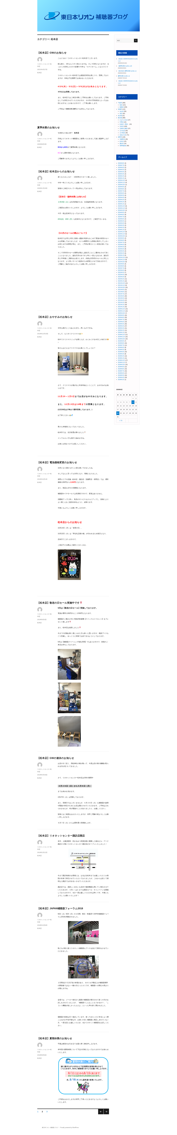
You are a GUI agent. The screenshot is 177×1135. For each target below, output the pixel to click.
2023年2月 (121, 253)
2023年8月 (121, 240)
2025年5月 (121, 195)
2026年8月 (121, 163)
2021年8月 (121, 291)
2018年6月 (121, 373)
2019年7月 (121, 345)
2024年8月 (121, 214)
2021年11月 (121, 285)
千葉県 (120, 103)
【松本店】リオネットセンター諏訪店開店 (61, 835)
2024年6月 (121, 219)
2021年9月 (121, 289)
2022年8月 (121, 266)
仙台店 (122, 111)
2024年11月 (121, 208)
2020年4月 (121, 326)
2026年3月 (121, 174)
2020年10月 (121, 313)
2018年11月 (121, 362)
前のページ (100, 1111)
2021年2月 (121, 304)
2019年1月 (121, 358)
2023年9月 (121, 238)
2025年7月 (121, 191)
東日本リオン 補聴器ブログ (50, 1127)
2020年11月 (121, 311)
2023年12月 (121, 231)
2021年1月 (121, 306)
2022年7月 (121, 268)
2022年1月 (121, 281)
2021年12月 (121, 283)
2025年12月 (121, 180)
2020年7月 (121, 319)
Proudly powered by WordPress (69, 1127)
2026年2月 (121, 176)
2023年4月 (121, 249)
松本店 (39, 72)
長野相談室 (123, 145)
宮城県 (120, 109)
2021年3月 (121, 302)
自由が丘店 (123, 135)
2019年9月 (121, 341)
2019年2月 (121, 356)
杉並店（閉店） (124, 124)
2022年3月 (121, 276)
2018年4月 (121, 377)
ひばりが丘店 (124, 120)
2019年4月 (121, 351)
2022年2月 (121, 279)
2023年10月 (121, 236)
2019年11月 (121, 336)
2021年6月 (121, 296)
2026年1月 (121, 178)
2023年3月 (121, 251)
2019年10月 (121, 339)
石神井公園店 (124, 128)
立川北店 (122, 130)
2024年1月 (121, 229)
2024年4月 (121, 223)
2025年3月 (121, 199)
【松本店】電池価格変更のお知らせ (57, 462)
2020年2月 (121, 330)
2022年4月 (121, 274)
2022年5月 (121, 272)
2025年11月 (121, 182)
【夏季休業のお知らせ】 (125, 66)
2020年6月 (121, 321)
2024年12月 (121, 206)
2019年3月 (121, 354)
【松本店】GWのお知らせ (52, 52)
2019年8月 (121, 343)
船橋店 (122, 107)
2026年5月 (121, 169)
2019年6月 (121, 347)
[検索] (136, 40)
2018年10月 (121, 364)
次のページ (106, 1111)
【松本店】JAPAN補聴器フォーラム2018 (60, 908)
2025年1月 (121, 204)
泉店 (121, 113)
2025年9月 (121, 187)
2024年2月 (121, 227)
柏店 (121, 105)
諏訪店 (122, 143)
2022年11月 (121, 259)
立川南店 (122, 133)
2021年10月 (121, 287)
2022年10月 (121, 261)
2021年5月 (121, 298)
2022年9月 (121, 264)
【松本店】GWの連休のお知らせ (55, 758)
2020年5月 (121, 324)
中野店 (122, 122)
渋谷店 (122, 126)
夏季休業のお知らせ (48, 127)
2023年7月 (121, 242)
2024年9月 (121, 212)
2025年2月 (121, 201)
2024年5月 (121, 221)
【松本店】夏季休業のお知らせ (127, 71)
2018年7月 (121, 371)
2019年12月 (121, 334)
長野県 (120, 137)
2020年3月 (121, 328)
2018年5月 (121, 375)
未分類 (120, 115)
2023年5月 (121, 246)
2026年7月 (121, 165)
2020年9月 (121, 315)
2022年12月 (121, 257)
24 (118, 413)
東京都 (120, 118)
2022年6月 (121, 270)
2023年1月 (121, 255)
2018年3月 (121, 379)
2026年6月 (121, 167)
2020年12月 (121, 309)
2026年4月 (121, 172)
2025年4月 (121, 197)
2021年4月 (121, 300)
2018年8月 (121, 369)
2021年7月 (121, 294)
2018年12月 (121, 360)
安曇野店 (122, 139)
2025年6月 (121, 193)
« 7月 (120, 420)
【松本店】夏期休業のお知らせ (54, 1038)
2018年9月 (121, 366)
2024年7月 (121, 216)
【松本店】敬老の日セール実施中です (58, 602)
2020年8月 (121, 317)
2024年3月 (121, 225)
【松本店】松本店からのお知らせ (56, 171)
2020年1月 (121, 332)
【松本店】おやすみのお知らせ (55, 317)
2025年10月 (121, 184)
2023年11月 (121, 234)
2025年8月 (121, 189)
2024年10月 (121, 210)
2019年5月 (121, 349)
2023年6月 (121, 244)
